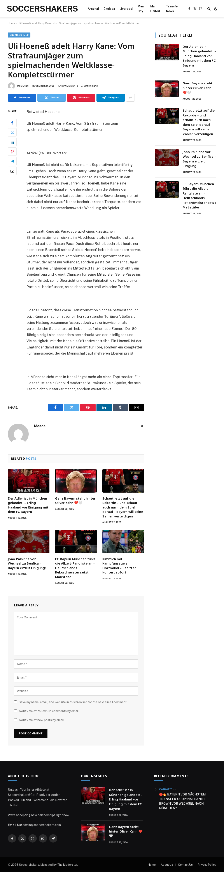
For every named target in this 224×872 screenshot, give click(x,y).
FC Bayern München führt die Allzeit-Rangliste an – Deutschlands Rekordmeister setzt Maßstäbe (75, 568)
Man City (141, 9)
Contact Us (185, 864)
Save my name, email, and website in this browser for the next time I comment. (73, 702)
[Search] (209, 9)
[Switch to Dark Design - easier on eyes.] (215, 8)
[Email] (12, 171)
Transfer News (172, 9)
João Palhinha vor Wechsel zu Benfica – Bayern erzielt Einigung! (27, 563)
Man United (155, 9)
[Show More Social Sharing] (130, 98)
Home (11, 23)
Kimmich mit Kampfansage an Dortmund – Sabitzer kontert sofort (119, 565)
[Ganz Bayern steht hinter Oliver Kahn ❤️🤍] (76, 481)
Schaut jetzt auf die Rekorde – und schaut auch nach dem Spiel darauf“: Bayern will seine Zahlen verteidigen (122, 507)
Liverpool (126, 8)
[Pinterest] (12, 151)
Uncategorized (19, 35)
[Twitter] (12, 132)
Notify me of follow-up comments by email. (49, 711)
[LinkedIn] (12, 142)
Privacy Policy (207, 864)
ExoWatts (165, 789)
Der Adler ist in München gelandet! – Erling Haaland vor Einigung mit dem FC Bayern (28, 505)
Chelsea (109, 8)
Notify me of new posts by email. (42, 720)
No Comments (69, 86)
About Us (167, 864)
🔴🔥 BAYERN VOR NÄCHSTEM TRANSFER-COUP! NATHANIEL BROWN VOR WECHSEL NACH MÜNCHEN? (182, 801)
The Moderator (67, 864)
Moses (25, 86)
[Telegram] (12, 161)
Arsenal (93, 8)
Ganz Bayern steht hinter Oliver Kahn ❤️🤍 (75, 500)
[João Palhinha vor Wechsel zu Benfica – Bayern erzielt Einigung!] (28, 541)
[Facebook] (12, 123)
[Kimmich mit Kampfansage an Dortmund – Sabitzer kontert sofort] (123, 541)
